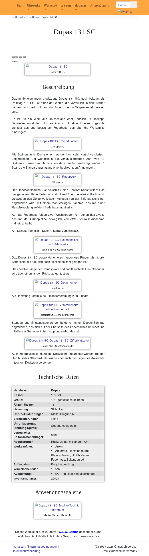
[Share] (16, 57)
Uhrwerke (33, 5)
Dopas (35, 17)
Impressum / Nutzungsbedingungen (35, 546)
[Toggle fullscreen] (20, 57)
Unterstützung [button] (99, 5)
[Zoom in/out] (24, 57)
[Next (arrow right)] (16, 61)
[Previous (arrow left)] (13, 61)
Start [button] (20, 5)
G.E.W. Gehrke (68, 532)
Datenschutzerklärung (26, 551)
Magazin (80, 5)
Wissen (66, 5)
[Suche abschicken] (133, 4)
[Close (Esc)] (13, 57)
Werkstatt (50, 5)
